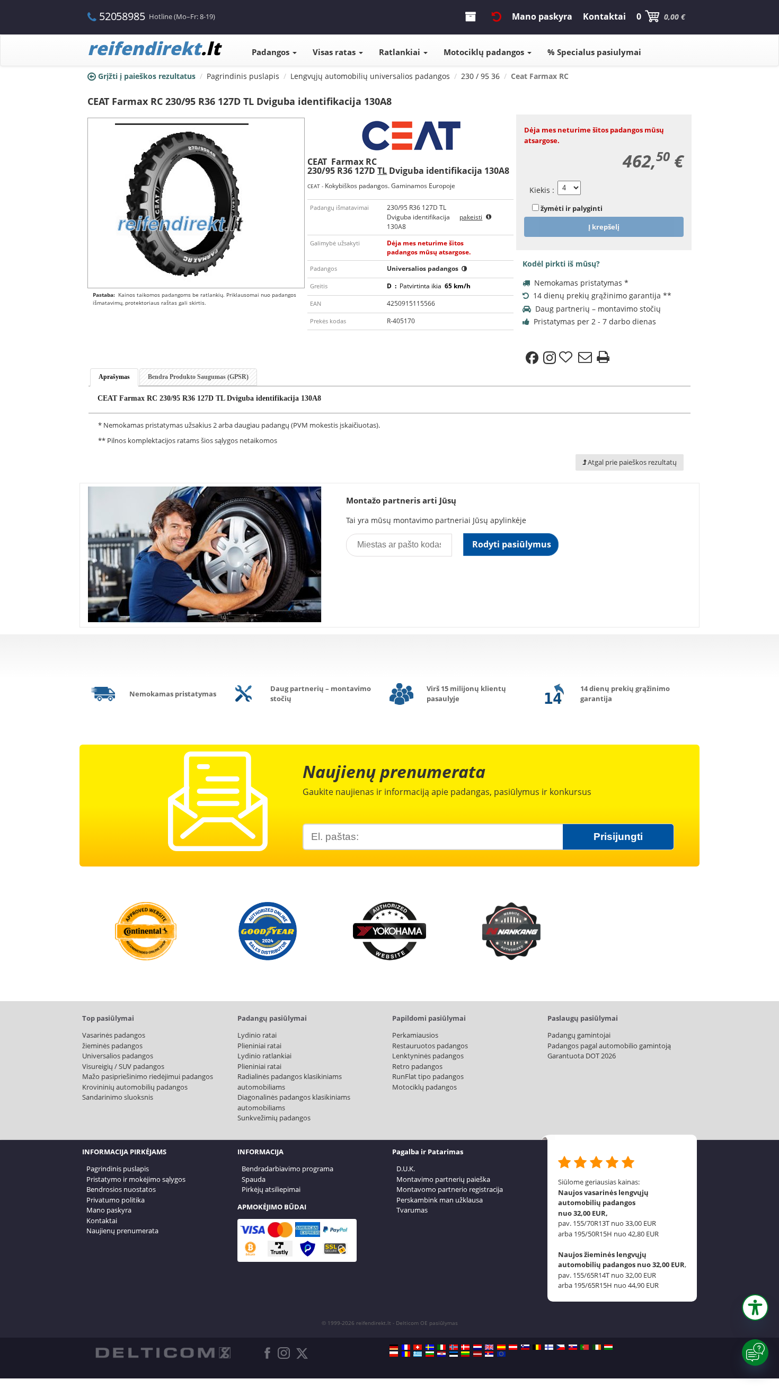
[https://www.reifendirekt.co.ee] (453, 1354)
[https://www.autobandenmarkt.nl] (477, 1347)
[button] (755, 1307)
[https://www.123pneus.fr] (406, 1347)
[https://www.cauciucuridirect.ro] (406, 1354)
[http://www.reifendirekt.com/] (501, 1354)
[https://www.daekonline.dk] (465, 1347)
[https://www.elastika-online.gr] (417, 1354)
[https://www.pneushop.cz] (560, 1347)
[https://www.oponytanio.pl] (394, 1354)
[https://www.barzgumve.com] (430, 1354)
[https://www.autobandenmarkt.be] (537, 1347)
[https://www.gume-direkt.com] (525, 1347)
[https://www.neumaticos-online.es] (501, 1347)
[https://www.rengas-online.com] (549, 1347)
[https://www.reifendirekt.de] (394, 1347)
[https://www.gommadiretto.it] (441, 1347)
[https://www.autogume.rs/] (489, 1354)
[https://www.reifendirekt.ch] (417, 1347)
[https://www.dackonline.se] (430, 1347)
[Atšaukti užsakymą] (496, 16)
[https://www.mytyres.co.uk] (489, 1347)
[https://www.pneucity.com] (584, 1347)
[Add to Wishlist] (567, 357)
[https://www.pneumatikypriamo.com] (573, 1347)
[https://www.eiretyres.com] (596, 1347)
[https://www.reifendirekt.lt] (465, 1354)
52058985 (122, 16)
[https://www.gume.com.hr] (441, 1354)
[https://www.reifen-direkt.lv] (477, 1354)
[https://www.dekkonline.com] (453, 1347)
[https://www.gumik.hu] (608, 1347)
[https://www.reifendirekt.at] (513, 1347)
